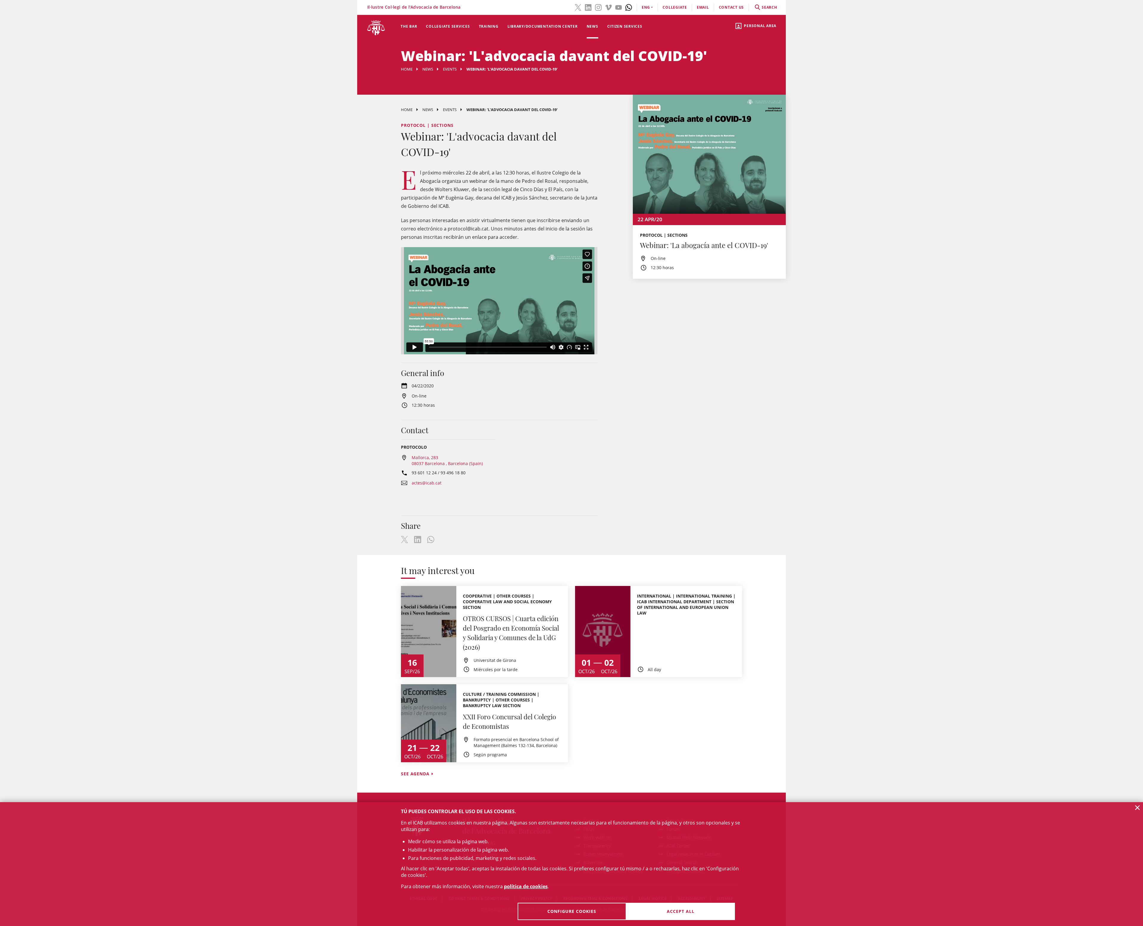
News (592, 26)
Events (450, 69)
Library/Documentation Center (543, 26)
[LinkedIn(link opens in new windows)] (588, 7)
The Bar (409, 26)
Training (489, 26)
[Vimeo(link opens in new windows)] (608, 7)
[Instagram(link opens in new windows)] (598, 7)
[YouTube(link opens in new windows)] (618, 7)
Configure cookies (571, 911)
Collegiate (675, 7)
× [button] (1137, 807)
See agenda (415, 774)
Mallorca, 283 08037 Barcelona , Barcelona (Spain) (447, 460)
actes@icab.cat (426, 483)
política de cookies (526, 886)
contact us (731, 7)
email (703, 7)
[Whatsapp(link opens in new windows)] (628, 7)
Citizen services (624, 26)
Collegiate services (448, 26)
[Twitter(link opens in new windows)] (578, 7)
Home (407, 69)
